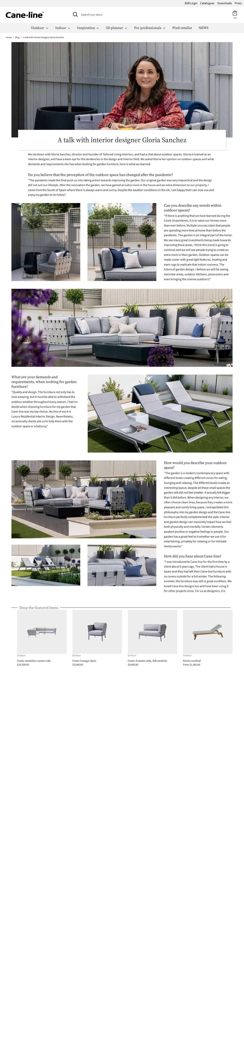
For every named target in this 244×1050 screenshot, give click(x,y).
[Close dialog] (184, 463)
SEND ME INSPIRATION (155, 566)
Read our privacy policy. (156, 583)
